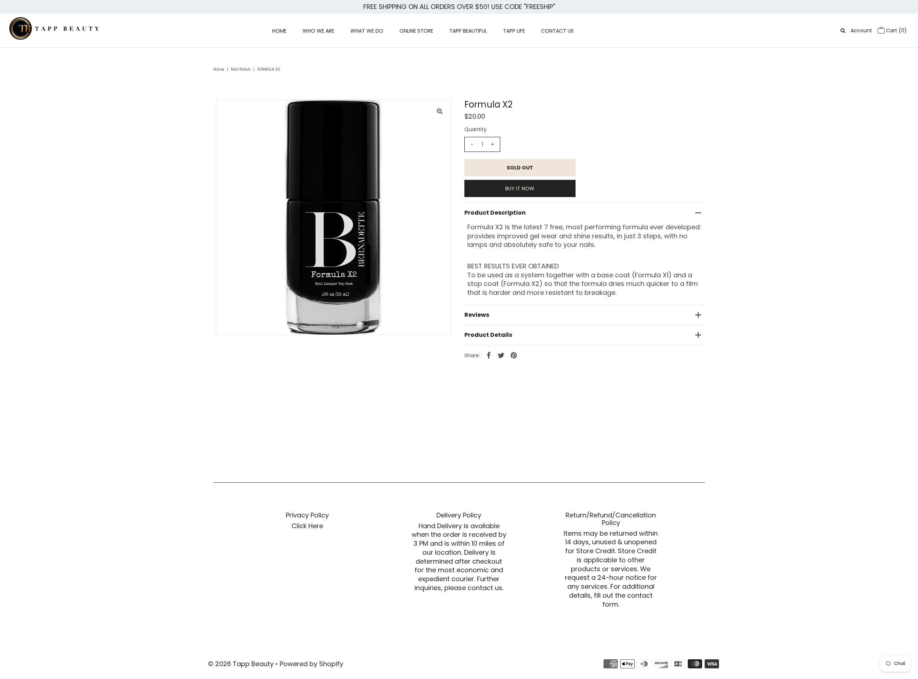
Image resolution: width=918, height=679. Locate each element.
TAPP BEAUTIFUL (468, 30)
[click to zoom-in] (440, 111)
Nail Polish (241, 69)
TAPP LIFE (514, 30)
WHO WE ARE (318, 30)
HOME (279, 30)
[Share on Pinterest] (513, 355)
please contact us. (473, 587)
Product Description (495, 213)
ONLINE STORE (416, 30)
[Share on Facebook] (488, 355)
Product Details (488, 335)
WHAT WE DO (366, 30)
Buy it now (519, 188)
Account (861, 30)
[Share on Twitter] (501, 355)
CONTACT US (557, 30)
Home (218, 69)
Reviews (476, 315)
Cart (896, 30)
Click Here (307, 525)
